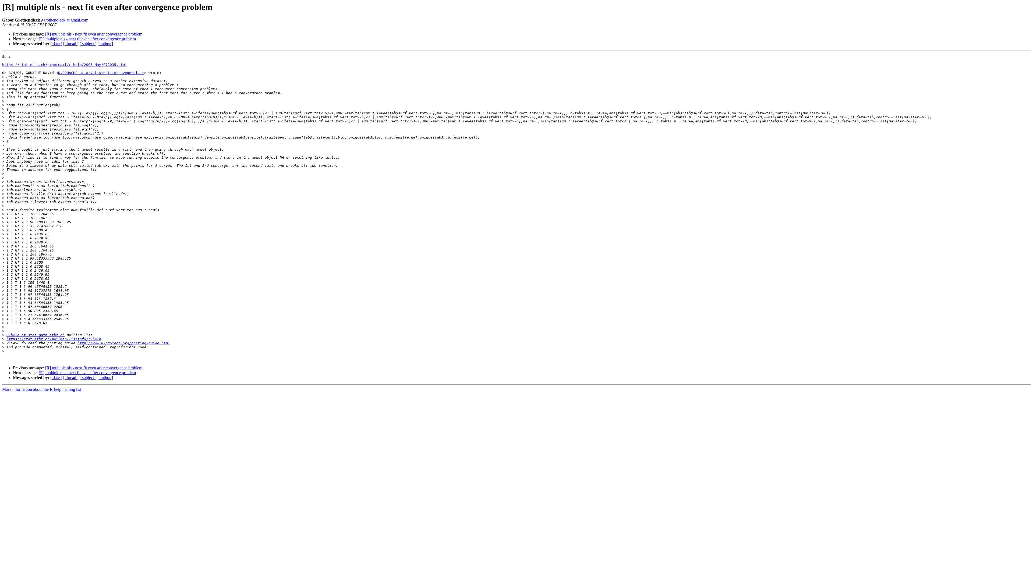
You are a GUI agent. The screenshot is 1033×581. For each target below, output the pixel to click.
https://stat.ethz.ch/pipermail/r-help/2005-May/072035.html (64, 65)
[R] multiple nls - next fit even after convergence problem (93, 34)
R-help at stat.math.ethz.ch (35, 335)
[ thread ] (71, 43)
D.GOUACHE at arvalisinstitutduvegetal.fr (101, 73)
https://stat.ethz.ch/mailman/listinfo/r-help (53, 339)
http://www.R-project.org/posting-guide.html (123, 343)
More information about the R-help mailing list (41, 389)
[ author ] (105, 43)
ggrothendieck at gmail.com (64, 20)
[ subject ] (88, 43)
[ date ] (56, 43)
